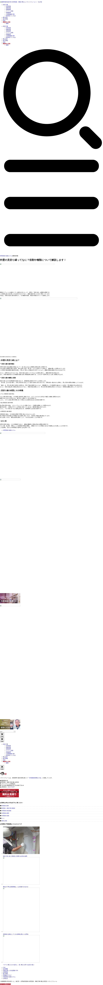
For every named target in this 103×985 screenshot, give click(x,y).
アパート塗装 (9, 11)
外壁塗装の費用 (5, 813)
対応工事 (5, 4)
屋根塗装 (8, 8)
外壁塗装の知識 (5, 815)
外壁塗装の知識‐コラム (6, 255)
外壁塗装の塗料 (5, 805)
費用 (7, 23)
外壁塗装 (8, 6)
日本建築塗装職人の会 (35, 777)
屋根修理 (8, 9)
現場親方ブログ (7, 975)
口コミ (3, 818)
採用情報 (5, 972)
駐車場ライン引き (11, 15)
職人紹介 (5, 17)
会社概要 (5, 969)
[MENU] (51, 253)
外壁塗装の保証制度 (6, 810)
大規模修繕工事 (10, 14)
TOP (4, 967)
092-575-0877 (11, 787)
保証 (4, 20)
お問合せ (5, 978)
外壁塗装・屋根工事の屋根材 (8, 808)
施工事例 (5, 19)
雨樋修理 (8, 12)
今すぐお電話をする (5, 984)
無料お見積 (4, 820)
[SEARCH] (51, 149)
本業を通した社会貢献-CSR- (10, 970)
